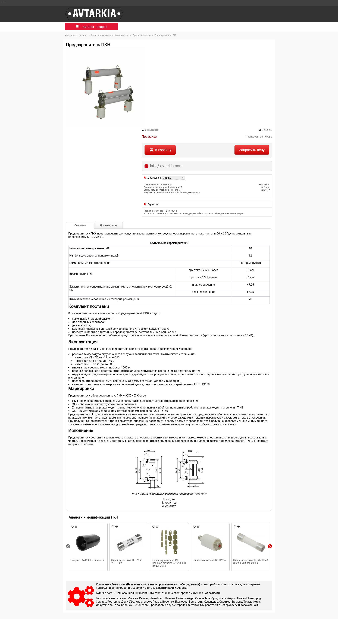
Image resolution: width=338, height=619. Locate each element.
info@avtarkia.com (166, 166)
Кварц (268, 136)
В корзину (163, 150)
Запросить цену (252, 150)
